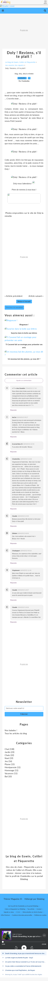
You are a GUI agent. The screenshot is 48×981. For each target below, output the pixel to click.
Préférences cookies (40, 915)
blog (16, 74)
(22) (9, 755)
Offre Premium (5, 915)
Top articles (30, 909)
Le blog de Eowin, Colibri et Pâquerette (20, 62)
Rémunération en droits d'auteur (33, 912)
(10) (8, 777)
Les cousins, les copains (14, 65)
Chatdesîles (25, 876)
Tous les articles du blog (16, 734)
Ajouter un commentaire (23, 380)
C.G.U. (18, 912)
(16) (8, 761)
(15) (10, 764)
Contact (39, 909)
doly (20, 74)
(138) (9, 749)
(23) (9, 752)
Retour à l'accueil (24, 301)
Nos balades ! (11, 730)
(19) (9, 758)
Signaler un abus (9, 912)
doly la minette (28, 74)
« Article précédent (13, 296)
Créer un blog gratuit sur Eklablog (15, 909)
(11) (13, 767)
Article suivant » (36, 296)
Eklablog (40, 899)
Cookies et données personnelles (22, 915)
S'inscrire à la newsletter (14, 307)
